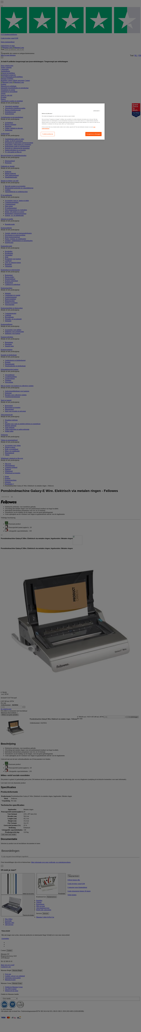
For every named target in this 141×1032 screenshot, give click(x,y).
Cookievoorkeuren (47, 134)
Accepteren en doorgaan (93, 134)
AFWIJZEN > (96, 110)
